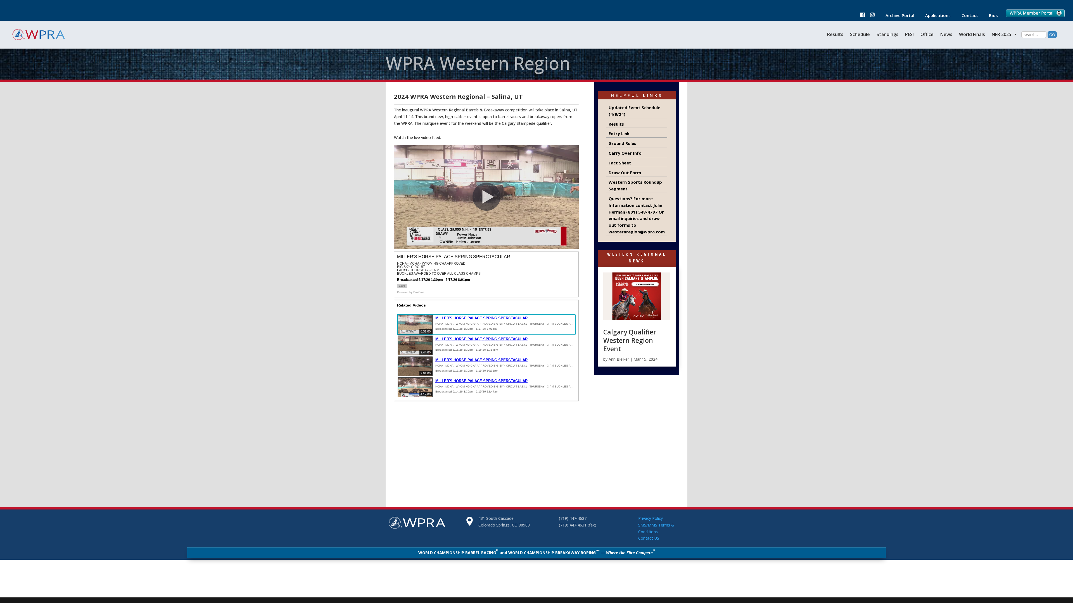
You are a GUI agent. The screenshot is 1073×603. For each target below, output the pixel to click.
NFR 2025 (1001, 34)
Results (835, 34)
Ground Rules (622, 143)
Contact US (648, 538)
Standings (887, 34)
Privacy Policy (650, 518)
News (946, 34)
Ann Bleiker (619, 359)
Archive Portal (897, 15)
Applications (935, 15)
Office (927, 34)
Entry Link (619, 133)
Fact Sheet (620, 163)
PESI (909, 34)
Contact (967, 15)
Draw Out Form (625, 172)
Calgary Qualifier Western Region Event (629, 340)
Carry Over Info (625, 153)
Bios (990, 15)
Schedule (860, 34)
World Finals (972, 34)
